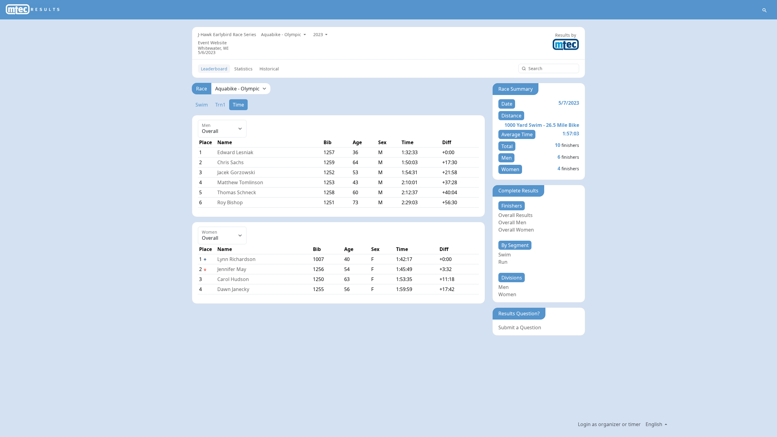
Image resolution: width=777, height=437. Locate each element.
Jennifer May (231, 269)
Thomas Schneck (236, 192)
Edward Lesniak (235, 152)
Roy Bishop (230, 202)
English (654, 424)
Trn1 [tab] (220, 104)
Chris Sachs (230, 162)
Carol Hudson (233, 279)
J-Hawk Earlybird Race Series (227, 34)
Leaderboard (214, 69)
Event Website (212, 43)
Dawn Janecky (233, 289)
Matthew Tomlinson (240, 182)
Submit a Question (519, 327)
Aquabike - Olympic (281, 34)
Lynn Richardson (236, 259)
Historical (269, 69)
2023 (318, 34)
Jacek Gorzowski (236, 172)
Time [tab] (238, 104)
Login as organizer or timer (609, 424)
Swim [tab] (201, 104)
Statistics (243, 69)
